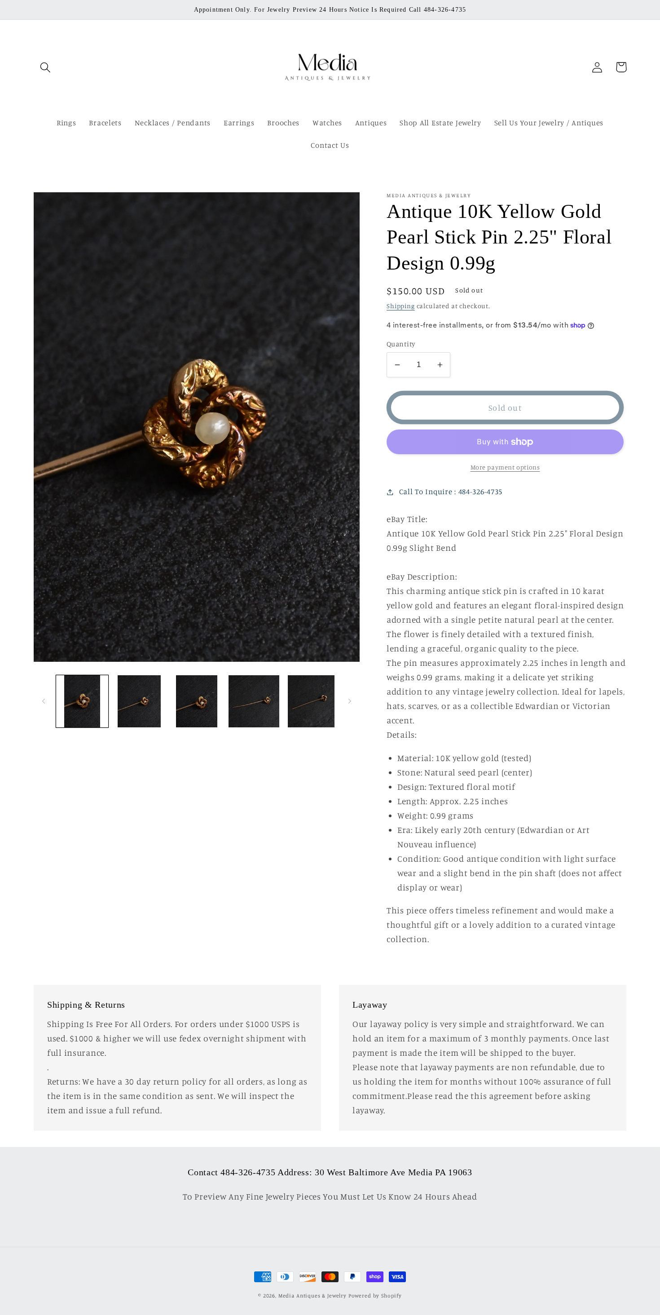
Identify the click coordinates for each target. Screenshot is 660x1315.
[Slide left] (43, 701)
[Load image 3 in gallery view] (197, 701)
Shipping (401, 306)
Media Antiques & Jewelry (312, 1295)
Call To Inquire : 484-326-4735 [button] (450, 491)
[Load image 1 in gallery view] (82, 701)
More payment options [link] (505, 467)
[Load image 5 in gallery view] (311, 701)
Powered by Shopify (375, 1295)
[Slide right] (350, 701)
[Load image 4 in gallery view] (254, 701)
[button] (45, 67)
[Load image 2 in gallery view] (140, 701)
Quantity (401, 344)
